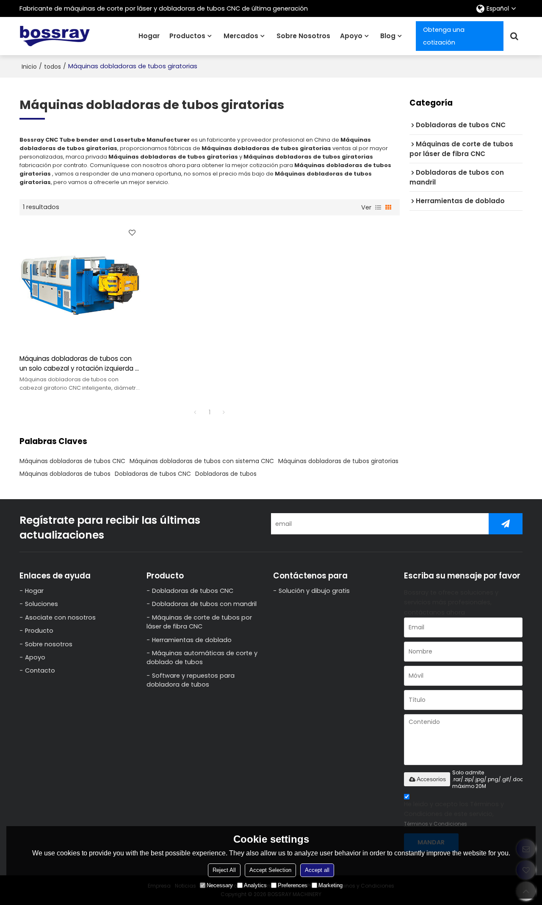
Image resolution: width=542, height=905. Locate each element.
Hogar (149, 35)
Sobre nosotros (303, 35)
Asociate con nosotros (60, 617)
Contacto (40, 670)
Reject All (224, 870)
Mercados (241, 35)
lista (378, 207)
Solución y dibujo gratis (314, 591)
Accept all (317, 870)
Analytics (255, 885)
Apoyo (351, 35)
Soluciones (41, 604)
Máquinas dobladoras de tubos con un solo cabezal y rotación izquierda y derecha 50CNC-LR (79, 363)
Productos (187, 35)
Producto (39, 630)
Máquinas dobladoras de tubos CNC (72, 461)
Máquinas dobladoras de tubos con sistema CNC (202, 461)
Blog (387, 35)
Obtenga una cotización (444, 36)
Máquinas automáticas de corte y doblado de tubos (202, 657)
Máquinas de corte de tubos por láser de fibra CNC (199, 622)
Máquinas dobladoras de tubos (65, 473)
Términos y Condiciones (435, 823)
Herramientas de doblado (192, 640)
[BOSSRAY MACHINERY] (55, 35)
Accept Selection (270, 870)
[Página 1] (195, 412)
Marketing (330, 885)
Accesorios (431, 779)
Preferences (292, 885)
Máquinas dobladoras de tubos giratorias (338, 461)
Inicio (29, 66)
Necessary (220, 885)
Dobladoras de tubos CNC (153, 473)
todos (52, 66)
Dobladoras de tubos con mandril (204, 604)
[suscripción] (506, 523)
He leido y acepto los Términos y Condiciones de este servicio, (454, 813)
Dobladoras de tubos (226, 473)
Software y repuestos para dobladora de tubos (191, 680)
